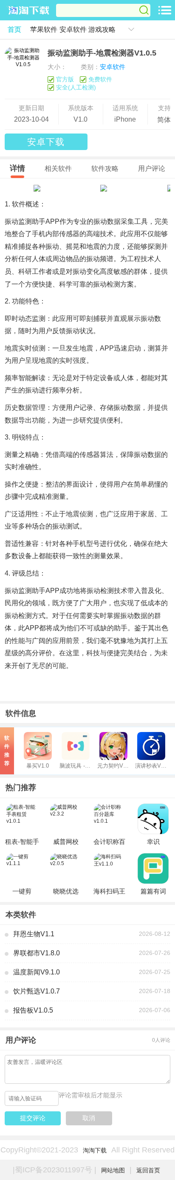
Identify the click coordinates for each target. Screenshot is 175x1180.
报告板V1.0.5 (33, 1010)
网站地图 (113, 1170)
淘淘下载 (95, 1150)
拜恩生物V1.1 (33, 934)
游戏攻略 (102, 29)
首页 (14, 29)
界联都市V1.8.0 (36, 953)
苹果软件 (43, 29)
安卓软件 (73, 29)
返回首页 (148, 1170)
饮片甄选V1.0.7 (36, 991)
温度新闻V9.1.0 (36, 972)
